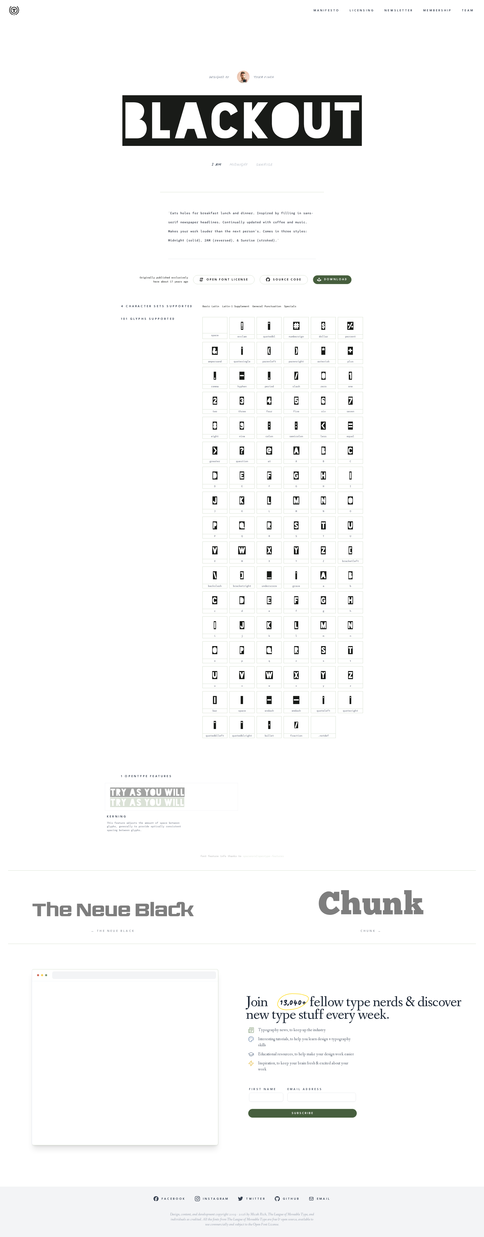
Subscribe (303, 1113)
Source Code (287, 279)
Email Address (305, 1089)
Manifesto (327, 10)
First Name (262, 1089)
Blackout (242, 120)
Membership (437, 10)
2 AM (216, 164)
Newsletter (398, 10)
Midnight (238, 164)
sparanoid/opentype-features (263, 856)
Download (335, 279)
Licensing (362, 10)
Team (468, 10)
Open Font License (227, 279)
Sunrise (264, 164)
